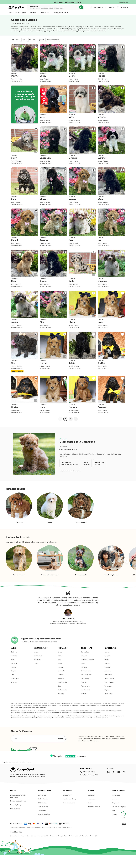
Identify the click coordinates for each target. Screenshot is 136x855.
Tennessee (108, 686)
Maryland (84, 667)
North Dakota (62, 682)
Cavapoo (19, 522)
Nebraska (61, 678)
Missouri (60, 675)
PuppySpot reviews (44, 814)
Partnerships (42, 810)
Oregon (13, 671)
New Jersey (85, 678)
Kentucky (107, 667)
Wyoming (14, 682)
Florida (107, 660)
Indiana (60, 656)
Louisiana (107, 671)
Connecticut (85, 652)
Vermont (84, 694)
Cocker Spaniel (81, 522)
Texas (36, 663)
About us (33, 13)
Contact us (91, 795)
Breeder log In (67, 795)
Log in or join (42, 795)
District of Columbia (87, 660)
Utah (12, 675)
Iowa (59, 660)
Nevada (13, 667)
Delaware (84, 656)
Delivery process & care (60, 13)
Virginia (107, 690)
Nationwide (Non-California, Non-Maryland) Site (83, 836)
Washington (15, 678)
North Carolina (109, 678)
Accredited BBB (43, 836)
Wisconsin (61, 694)
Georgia (107, 663)
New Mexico (38, 656)
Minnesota (61, 671)
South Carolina (109, 682)
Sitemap (33, 836)
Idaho (13, 660)
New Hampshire (86, 675)
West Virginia (109, 694)
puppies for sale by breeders (48, 642)
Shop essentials (15, 809)
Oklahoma (37, 660)
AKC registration (43, 799)
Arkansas (108, 656)
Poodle (50, 522)
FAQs (89, 803)
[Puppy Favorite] (36, 46)
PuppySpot (5, 762)
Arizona (36, 652)
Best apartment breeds (50, 575)
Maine (83, 663)
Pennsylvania (85, 686)
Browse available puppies (17, 13)
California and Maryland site (58, 836)
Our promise (115, 803)
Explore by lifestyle (16, 805)
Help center (91, 799)
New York (84, 682)
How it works (44, 13)
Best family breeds (111, 575)
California (14, 652)
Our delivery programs (119, 806)
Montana (14, 663)
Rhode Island (85, 690)
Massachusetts (86, 671)
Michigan (60, 667)
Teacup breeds (81, 575)
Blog (113, 810)
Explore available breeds (18, 801)
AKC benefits (42, 803)
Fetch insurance (43, 806)
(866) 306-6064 (89, 772)
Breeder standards (69, 803)
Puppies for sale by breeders (17, 762)
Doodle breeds (19, 575)
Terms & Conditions (94, 806)
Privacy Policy (25, 836)
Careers (114, 814)
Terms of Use (14, 836)
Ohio (59, 686)
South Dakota (62, 690)
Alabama (107, 652)
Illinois (60, 652)
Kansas (60, 663)
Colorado (14, 656)
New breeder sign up (69, 799)
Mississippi (108, 675)
